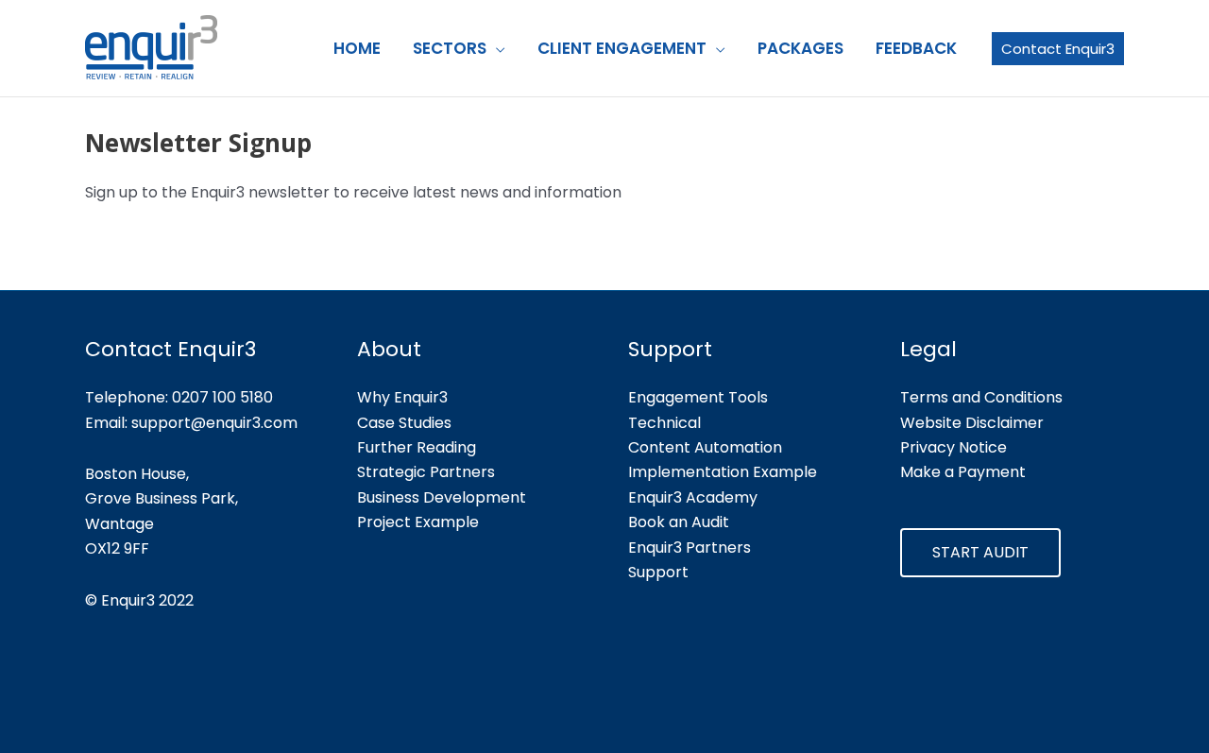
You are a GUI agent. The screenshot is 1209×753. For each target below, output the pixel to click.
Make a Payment (963, 472)
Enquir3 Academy (693, 497)
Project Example (418, 522)
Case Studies (404, 423)
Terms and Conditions (981, 397)
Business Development (441, 497)
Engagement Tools (698, 397)
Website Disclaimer (972, 423)
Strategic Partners (426, 472)
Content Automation (705, 447)
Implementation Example (722, 472)
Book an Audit (678, 522)
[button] (495, 48)
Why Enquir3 (402, 397)
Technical (664, 423)
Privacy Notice (953, 447)
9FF (136, 548)
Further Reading (416, 447)
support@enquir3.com (214, 423)
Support (658, 572)
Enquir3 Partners (689, 547)
